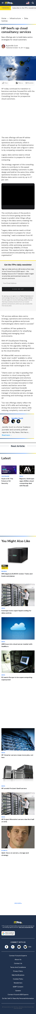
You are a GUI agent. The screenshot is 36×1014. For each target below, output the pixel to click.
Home (3, 18)
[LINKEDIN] (19, 421)
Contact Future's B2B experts (18, 994)
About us (18, 959)
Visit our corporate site (26, 927)
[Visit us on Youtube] (19, 947)
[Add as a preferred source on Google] (8, 933)
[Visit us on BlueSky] (25, 947)
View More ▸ (18, 903)
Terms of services (25, 296)
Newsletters (18, 983)
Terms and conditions (18, 967)
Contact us (18, 963)
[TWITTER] (14, 421)
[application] (18, 195)
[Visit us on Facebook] (6, 947)
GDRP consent (18, 987)
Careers (18, 991)
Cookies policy (18, 979)
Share (6, 83)
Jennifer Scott (13, 46)
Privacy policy (18, 971)
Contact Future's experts (18, 956)
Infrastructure (15, 18)
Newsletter (31, 83)
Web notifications (18, 975)
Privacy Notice (28, 298)
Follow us (20, 83)
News (27, 48)
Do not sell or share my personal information (18, 998)
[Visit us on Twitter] (12, 947)
